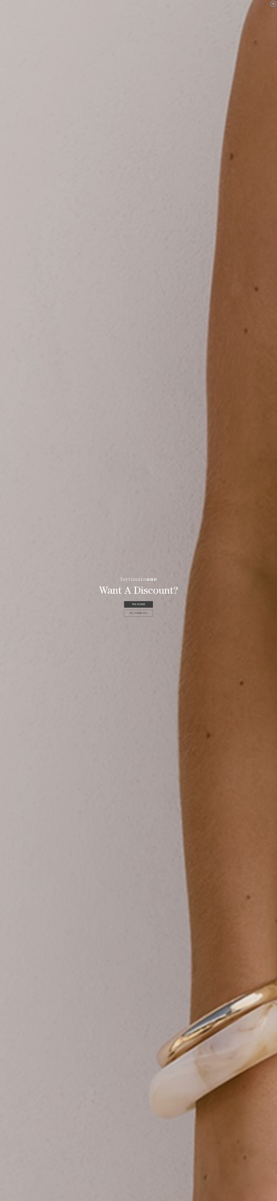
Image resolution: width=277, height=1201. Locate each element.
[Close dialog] (273, 3)
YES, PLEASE (138, 604)
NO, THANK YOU (138, 613)
